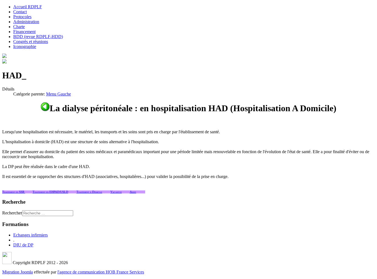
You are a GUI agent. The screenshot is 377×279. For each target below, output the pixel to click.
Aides (133, 191)
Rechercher (12, 213)
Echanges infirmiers (30, 235)
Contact (20, 11)
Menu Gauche (58, 94)
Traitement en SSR (13, 191)
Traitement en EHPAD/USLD (50, 191)
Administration (26, 21)
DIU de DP (23, 245)
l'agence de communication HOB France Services (100, 272)
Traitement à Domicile (89, 191)
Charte (19, 26)
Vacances (116, 191)
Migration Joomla (17, 272)
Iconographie (24, 46)
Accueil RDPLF (27, 6)
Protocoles (22, 16)
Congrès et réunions (30, 41)
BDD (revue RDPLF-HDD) (38, 36)
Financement (24, 31)
